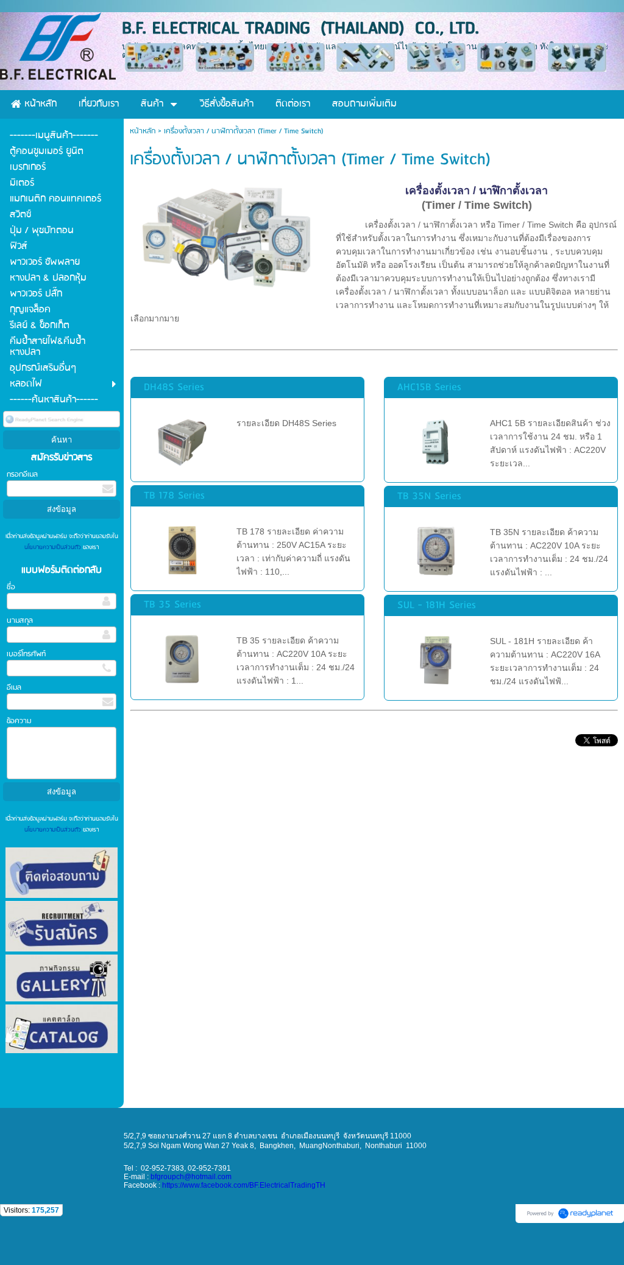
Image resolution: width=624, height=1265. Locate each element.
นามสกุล (20, 620)
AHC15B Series (429, 387)
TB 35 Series (172, 605)
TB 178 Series (174, 496)
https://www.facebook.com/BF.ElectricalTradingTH (243, 1185)
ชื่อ (11, 587)
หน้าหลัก (142, 131)
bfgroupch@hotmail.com (191, 1176)
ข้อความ (19, 721)
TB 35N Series (429, 496)
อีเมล (14, 687)
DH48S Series (174, 387)
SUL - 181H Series (436, 605)
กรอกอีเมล (22, 474)
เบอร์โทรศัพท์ (26, 654)
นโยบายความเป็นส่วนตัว (53, 547)
